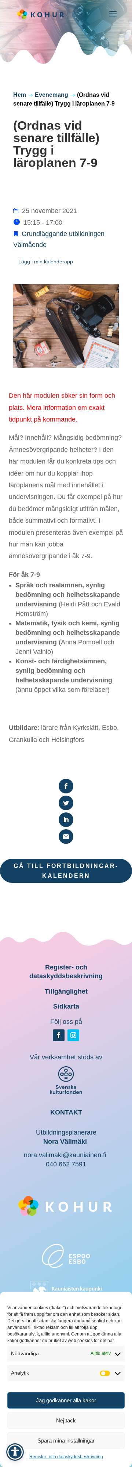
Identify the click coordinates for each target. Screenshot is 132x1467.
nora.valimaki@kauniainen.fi (65, 1155)
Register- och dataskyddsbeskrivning (66, 1456)
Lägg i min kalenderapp (45, 261)
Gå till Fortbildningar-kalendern (66, 871)
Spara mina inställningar (66, 1440)
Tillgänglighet (66, 991)
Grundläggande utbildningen (63, 233)
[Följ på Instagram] (73, 1035)
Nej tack (66, 1420)
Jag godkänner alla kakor (66, 1400)
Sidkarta (66, 1006)
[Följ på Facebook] (59, 1035)
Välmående (30, 244)
